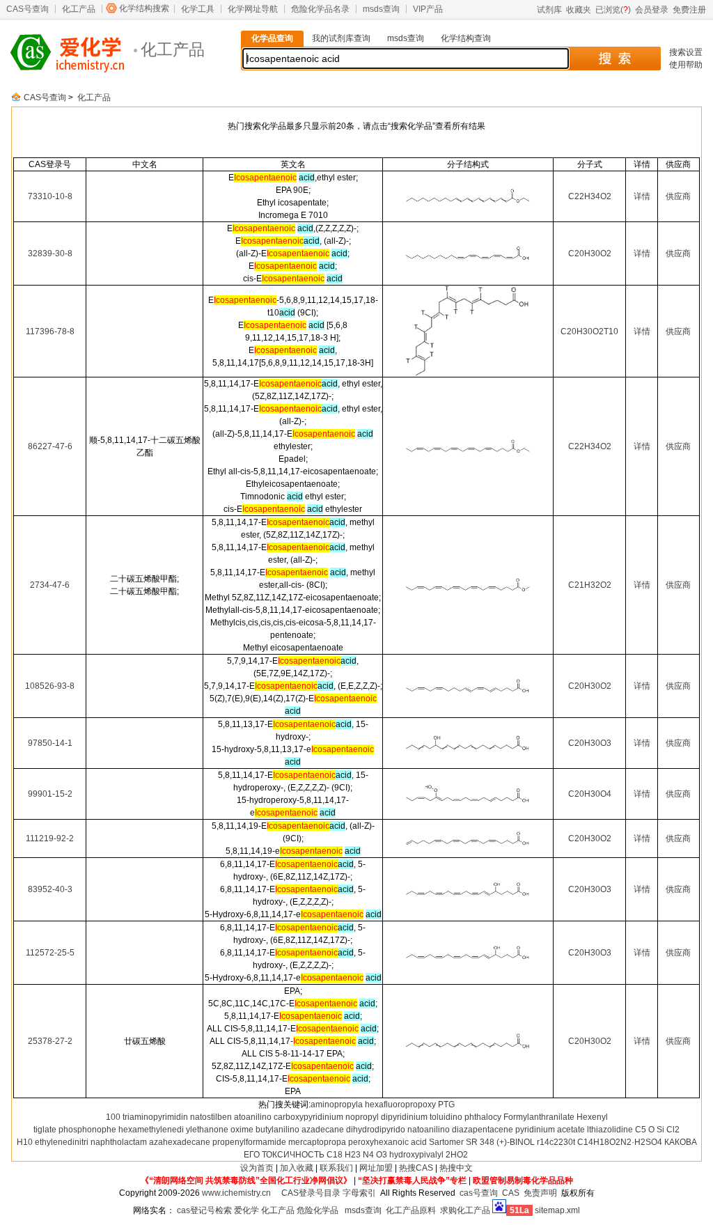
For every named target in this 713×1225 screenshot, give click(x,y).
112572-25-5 (50, 953)
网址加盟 (376, 1168)
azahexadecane (179, 1142)
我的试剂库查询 (341, 38)
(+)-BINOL (515, 1142)
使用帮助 (686, 65)
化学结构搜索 (144, 8)
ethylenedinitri (61, 1142)
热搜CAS (416, 1168)
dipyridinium (404, 1117)
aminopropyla (337, 1104)
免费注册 (689, 10)
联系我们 (336, 1168)
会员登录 (651, 10)
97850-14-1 (50, 743)
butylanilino (277, 1129)
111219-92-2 (50, 838)
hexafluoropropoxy (400, 1104)
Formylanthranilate (538, 1117)
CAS (510, 1193)
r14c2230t (556, 1142)
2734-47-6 (50, 585)
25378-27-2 (50, 1041)
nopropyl (362, 1117)
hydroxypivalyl (416, 1155)
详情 (642, 196)
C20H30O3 (589, 743)
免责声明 (540, 1193)
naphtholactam (119, 1142)
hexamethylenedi (151, 1129)
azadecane (322, 1129)
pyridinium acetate (550, 1129)
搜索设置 (686, 52)
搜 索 (614, 58)
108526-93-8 (50, 686)
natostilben (211, 1117)
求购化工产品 (465, 1210)
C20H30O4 (589, 794)
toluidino (446, 1117)
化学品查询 (272, 38)
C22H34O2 (589, 196)
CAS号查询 (27, 9)
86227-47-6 (50, 446)
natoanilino (428, 1129)
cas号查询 (479, 1193)
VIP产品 (428, 9)
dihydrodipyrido (375, 1129)
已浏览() (613, 10)
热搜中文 (456, 1168)
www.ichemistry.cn (236, 1193)
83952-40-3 (50, 889)
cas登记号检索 (204, 1210)
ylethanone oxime (219, 1129)
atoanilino (253, 1117)
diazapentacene (482, 1129)
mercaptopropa (317, 1142)
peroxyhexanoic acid (387, 1142)
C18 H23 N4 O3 (357, 1155)
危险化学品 (317, 1210)
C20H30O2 (589, 253)
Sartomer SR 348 (461, 1142)
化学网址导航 (253, 9)
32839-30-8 (50, 253)
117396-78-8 (50, 331)
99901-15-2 (50, 794)
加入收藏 (296, 1168)
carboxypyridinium (308, 1117)
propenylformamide (249, 1142)
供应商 (678, 196)
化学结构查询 (466, 38)
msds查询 (381, 9)
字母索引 (359, 1193)
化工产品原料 (411, 1210)
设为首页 (257, 1168)
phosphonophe (87, 1129)
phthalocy (482, 1117)
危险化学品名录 (320, 9)
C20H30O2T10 (589, 331)
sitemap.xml (557, 1210)
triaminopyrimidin (155, 1117)
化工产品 (78, 9)
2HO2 (457, 1155)
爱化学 (246, 1210)
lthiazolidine (610, 1129)
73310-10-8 (50, 196)
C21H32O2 (589, 585)
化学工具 (197, 9)
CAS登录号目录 (310, 1193)
